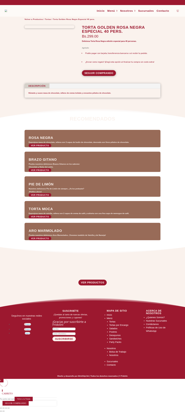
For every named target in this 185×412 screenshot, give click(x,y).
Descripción (37, 86)
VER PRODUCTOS (92, 282)
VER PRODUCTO (40, 145)
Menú (111, 10)
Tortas (48, 19)
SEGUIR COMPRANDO (98, 73)
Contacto (163, 10)
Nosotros (126, 10)
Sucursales (146, 10)
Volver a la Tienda (23, 399)
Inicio (101, 10)
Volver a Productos (34, 19)
